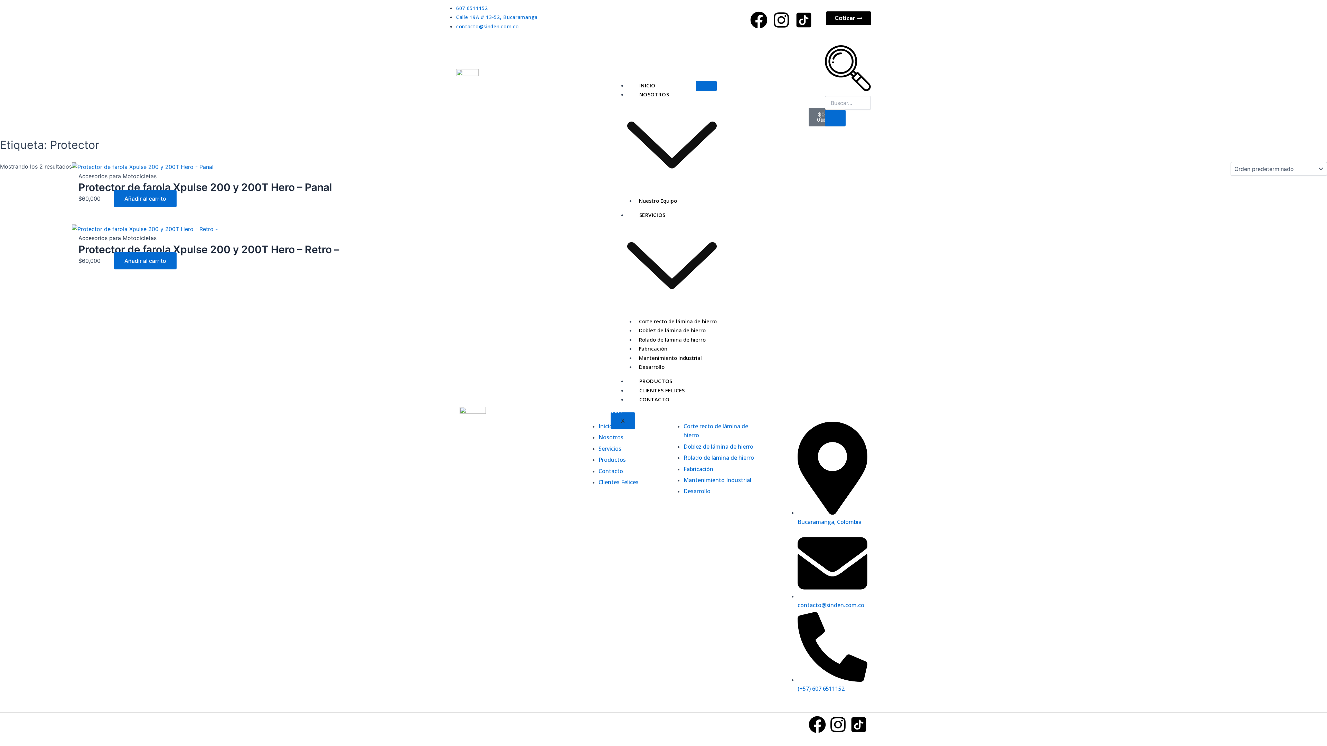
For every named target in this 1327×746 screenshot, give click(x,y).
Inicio (647, 85)
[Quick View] (110, 198)
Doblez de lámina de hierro (672, 330)
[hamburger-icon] (706, 86)
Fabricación (653, 348)
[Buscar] (835, 118)
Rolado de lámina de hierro (672, 339)
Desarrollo (652, 366)
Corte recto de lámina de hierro (678, 321)
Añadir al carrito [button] (145, 198)
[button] (848, 89)
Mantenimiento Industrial (670, 357)
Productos (655, 380)
